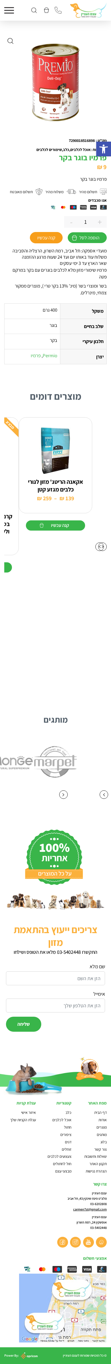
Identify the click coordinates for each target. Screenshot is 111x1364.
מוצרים (101, 1127)
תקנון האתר (98, 1163)
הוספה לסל (89, 237)
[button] (103, 149)
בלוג (103, 1141)
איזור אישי (28, 1112)
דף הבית (100, 1112)
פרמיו (36, 355)
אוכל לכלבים (61, 1119)
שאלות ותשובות (95, 1156)
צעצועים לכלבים (59, 1156)
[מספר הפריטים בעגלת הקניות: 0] (46, 10)
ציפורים (65, 1134)
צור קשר (100, 1149)
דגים (68, 1141)
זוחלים (66, 1149)
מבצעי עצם (63, 1171)
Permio (50, 355)
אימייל (99, 994)
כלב (68, 1112)
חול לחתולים (62, 1163)
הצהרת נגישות (96, 1171)
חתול (67, 1127)
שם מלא (97, 966)
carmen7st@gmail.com (90, 1209)
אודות (102, 1119)
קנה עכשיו (46, 237)
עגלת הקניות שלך (23, 1119)
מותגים (102, 1134)
